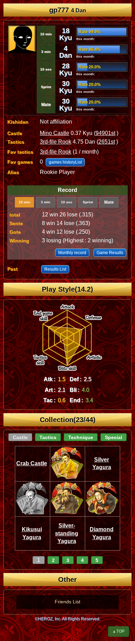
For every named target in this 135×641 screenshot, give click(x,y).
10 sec (66, 202)
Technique (80, 437)
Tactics (47, 437)
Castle (20, 437)
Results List (55, 269)
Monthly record (72, 252)
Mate (109, 202)
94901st (105, 133)
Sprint (88, 202)
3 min (45, 202)
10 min (24, 202)
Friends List (67, 601)
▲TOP (118, 631)
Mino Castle (54, 133)
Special (113, 437)
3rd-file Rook (55, 142)
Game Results (110, 252)
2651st (106, 142)
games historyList (65, 162)
